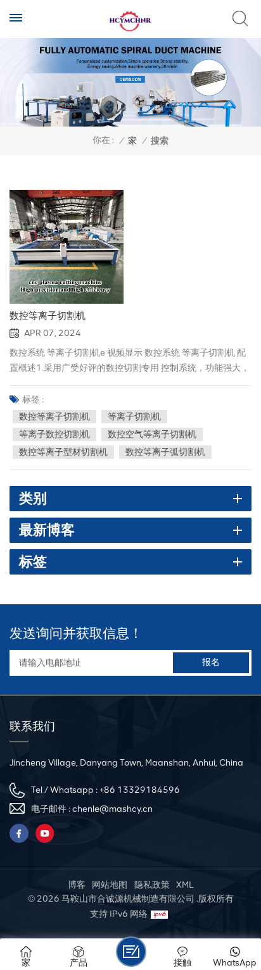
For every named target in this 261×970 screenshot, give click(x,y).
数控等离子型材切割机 (63, 452)
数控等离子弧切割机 (165, 452)
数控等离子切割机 (48, 315)
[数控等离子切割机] (67, 247)
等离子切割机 (134, 416)
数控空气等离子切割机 (152, 434)
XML (184, 885)
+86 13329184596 (139, 790)
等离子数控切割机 (54, 434)
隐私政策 (152, 885)
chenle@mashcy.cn (112, 809)
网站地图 (109, 885)
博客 (77, 885)
